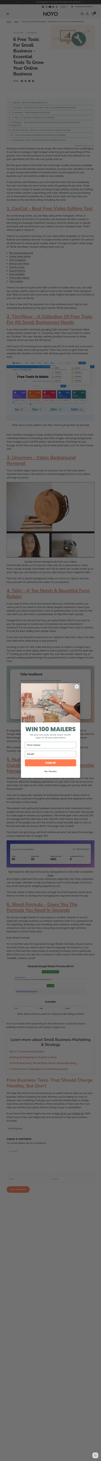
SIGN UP (50, 763)
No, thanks (50, 771)
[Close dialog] (76, 686)
